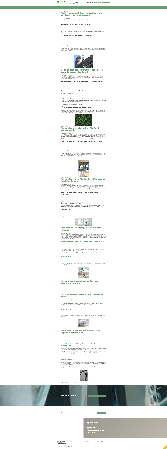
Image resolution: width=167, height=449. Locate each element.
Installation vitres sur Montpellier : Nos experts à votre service (80, 331)
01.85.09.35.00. (87, 49)
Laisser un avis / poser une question (97, 395)
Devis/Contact (106, 2)
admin (71, 18)
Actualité (108, 7)
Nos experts (85, 110)
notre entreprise (89, 137)
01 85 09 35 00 (99, 111)
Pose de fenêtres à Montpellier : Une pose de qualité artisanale (83, 180)
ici (93, 112)
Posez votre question (73, 68)
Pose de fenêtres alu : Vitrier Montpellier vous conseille (81, 129)
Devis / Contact (100, 441)
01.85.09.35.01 (90, 154)
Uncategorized (67, 68)
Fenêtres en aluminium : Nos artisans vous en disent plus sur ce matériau (82, 14)
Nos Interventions (68, 7)
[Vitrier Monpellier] (63, 2)
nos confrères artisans (97, 52)
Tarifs (71, 441)
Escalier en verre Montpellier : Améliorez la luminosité (82, 228)
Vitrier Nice (104, 157)
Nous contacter (101, 412)
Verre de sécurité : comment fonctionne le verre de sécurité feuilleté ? (82, 71)
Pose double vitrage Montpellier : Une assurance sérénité (80, 282)
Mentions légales (70, 446)
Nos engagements (97, 2)
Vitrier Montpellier (60, 7)
